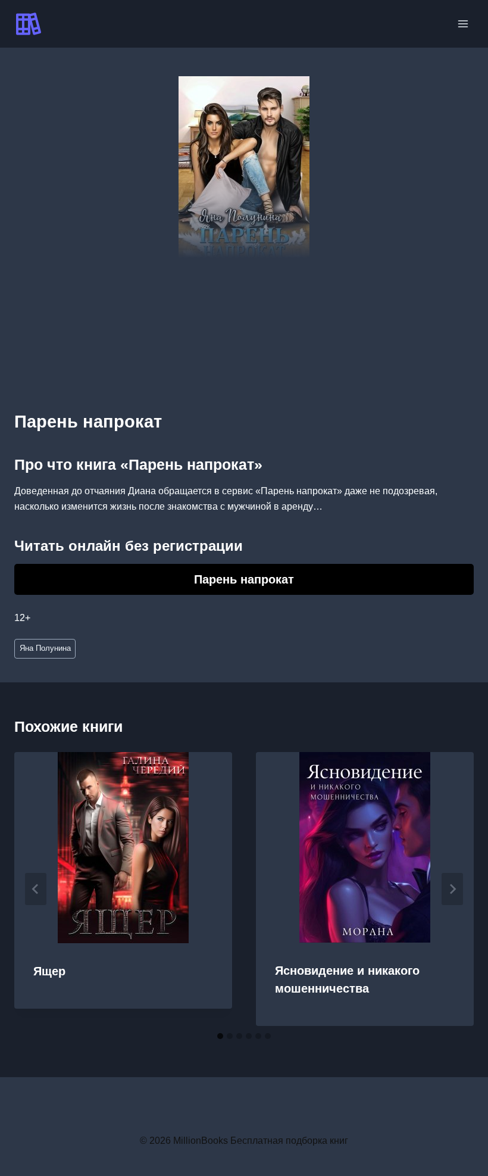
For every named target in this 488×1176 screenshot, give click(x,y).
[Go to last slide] (35, 889)
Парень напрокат (244, 579)
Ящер (49, 971)
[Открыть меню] (463, 23)
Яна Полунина (45, 648)
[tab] (220, 1036)
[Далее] (452, 889)
